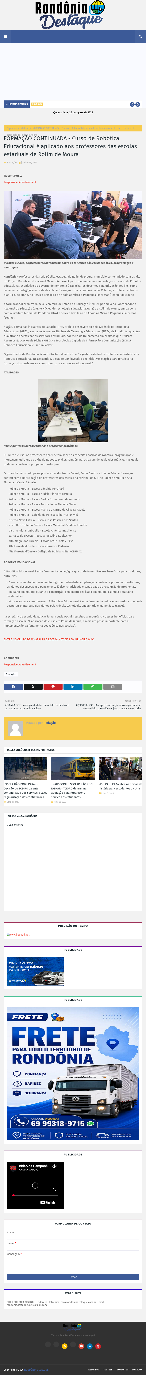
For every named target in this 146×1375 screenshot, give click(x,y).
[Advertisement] (73, 71)
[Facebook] (73, 1344)
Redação (12, 162)
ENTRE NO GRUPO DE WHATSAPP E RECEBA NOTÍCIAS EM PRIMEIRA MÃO (49, 639)
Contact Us (123, 1370)
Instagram (93, 1370)
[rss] (64, 1346)
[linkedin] (90, 1346)
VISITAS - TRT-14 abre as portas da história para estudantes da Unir (120, 786)
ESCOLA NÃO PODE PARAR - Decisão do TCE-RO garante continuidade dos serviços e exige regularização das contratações (25, 790)
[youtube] (81, 1346)
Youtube (107, 1370)
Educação (27, 128)
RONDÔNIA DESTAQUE (36, 1369)
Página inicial (13, 128)
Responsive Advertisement (20, 182)
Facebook (137, 1370)
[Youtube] (56, 1344)
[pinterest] (98, 1346)
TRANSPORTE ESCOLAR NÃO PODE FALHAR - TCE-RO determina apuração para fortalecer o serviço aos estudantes (72, 790)
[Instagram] (48, 1344)
